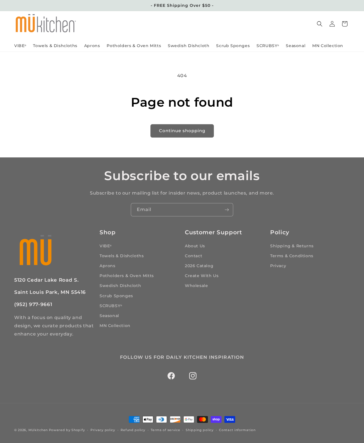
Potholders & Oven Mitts (127, 275)
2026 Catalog (199, 265)
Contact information (237, 430)
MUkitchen (38, 430)
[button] (319, 24)
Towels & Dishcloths (122, 255)
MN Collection (115, 325)
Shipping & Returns (292, 245)
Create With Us (201, 275)
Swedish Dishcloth (120, 285)
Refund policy (133, 430)
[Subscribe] (226, 209)
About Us (195, 245)
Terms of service (165, 430)
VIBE (105, 245)
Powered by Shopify (67, 430)
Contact (193, 255)
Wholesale (196, 285)
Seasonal (109, 315)
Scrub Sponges (116, 295)
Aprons (107, 265)
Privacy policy (102, 430)
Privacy (278, 265)
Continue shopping (182, 130)
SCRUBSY (111, 305)
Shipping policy (200, 430)
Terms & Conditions (291, 255)
